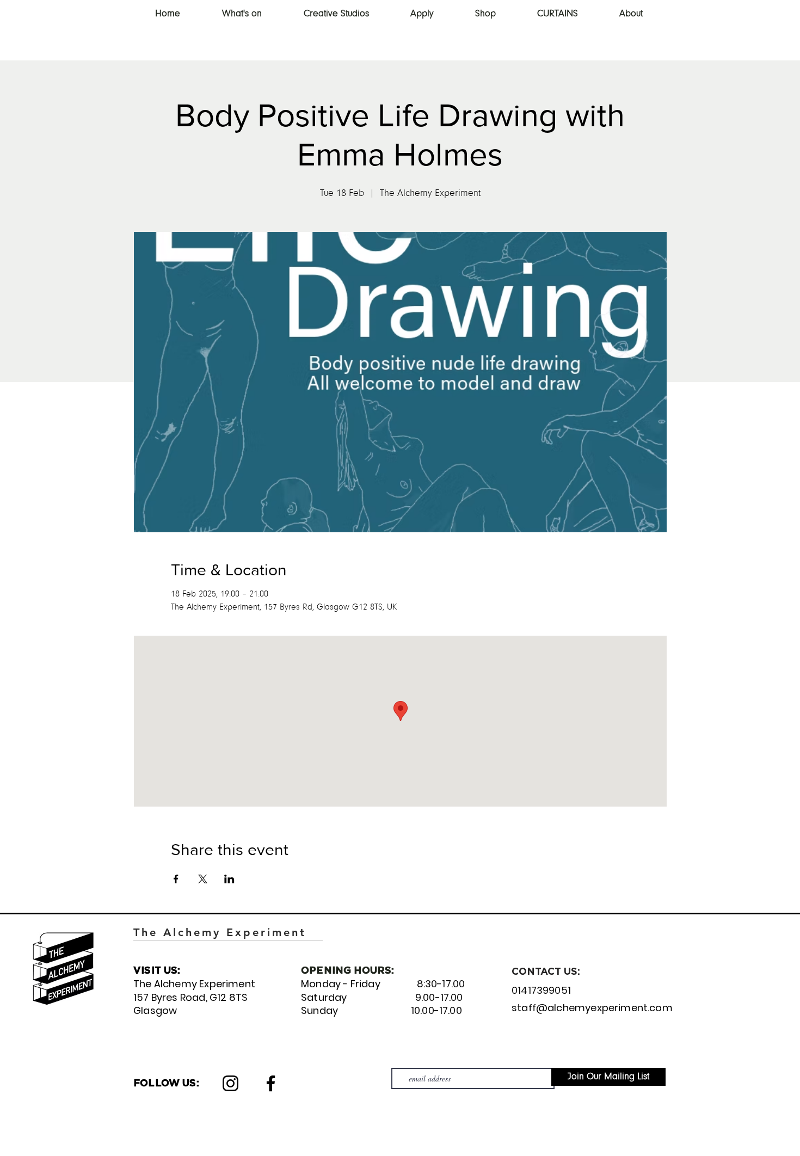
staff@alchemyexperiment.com (592, 1007)
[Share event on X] (203, 879)
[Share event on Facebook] (176, 879)
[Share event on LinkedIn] (229, 879)
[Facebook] (270, 1083)
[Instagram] (230, 1083)
